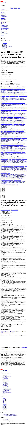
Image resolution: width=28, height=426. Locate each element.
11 (19, 8)
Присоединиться (4, 349)
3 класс (3, 188)
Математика (3, 22)
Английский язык (5, 10)
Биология (3, 12)
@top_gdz (24, 347)
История (2, 18)
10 (18, 8)
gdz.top (4, 2)
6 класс (3, 191)
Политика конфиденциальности (10, 415)
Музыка (2, 23)
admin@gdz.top (6, 419)
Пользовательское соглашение (10, 414)
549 (14, 331)
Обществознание (4, 26)
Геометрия (3, 15)
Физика (2, 32)
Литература (3, 19)
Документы (3, 412)
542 (1, 331)
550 (16, 331)
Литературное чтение (5, 20)
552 (20, 331)
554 (23, 331)
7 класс (3, 192)
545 (7, 331)
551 (18, 331)
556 (1, 332)
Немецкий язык (4, 25)
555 (25, 331)
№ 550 (16, 210)
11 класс (3, 197)
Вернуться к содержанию (9, 210)
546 (9, 331)
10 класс (3, 196)
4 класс (3, 189)
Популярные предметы (6, 372)
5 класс (3, 190)
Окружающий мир (5, 28)
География (3, 13)
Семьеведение (4, 30)
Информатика (4, 16)
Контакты (3, 417)
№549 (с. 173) (5, 211)
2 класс (3, 187)
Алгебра (2, 9)
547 (10, 331)
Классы (2, 396)
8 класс (3, 194)
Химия (2, 35)
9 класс (3, 195)
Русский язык (4, 29)
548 (12, 331)
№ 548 (2, 210)
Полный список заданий (7, 332)
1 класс (3, 185)
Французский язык (5, 33)
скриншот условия (6, 213)
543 (3, 331)
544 (5, 331)
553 (21, 331)
